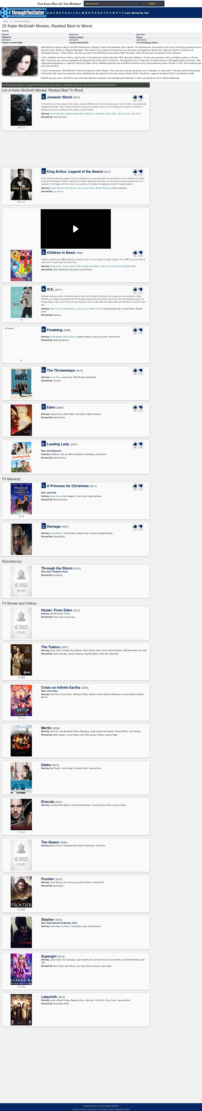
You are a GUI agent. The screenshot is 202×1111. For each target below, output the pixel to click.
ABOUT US (96, 1109)
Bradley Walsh (130, 266)
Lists (127, 12)
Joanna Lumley (69, 266)
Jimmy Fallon (111, 113)
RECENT (75, 1109)
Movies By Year (140, 12)
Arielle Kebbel (56, 336)
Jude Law (81, 187)
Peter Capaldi (82, 266)
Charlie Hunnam (57, 187)
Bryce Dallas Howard (70, 113)
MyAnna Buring (69, 336)
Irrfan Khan (136, 113)
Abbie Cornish (56, 308)
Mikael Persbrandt (103, 187)
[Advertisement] (72, 150)
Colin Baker (95, 266)
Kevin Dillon (55, 377)
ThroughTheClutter (93, 1106)
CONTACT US (85, 1109)
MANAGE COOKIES (122, 1109)
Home (6, 21)
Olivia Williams (56, 533)
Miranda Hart (55, 266)
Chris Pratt (54, 113)
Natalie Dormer (95, 308)
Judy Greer (99, 113)
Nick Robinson (86, 113)
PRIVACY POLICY (107, 1109)
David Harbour (69, 308)
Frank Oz (105, 266)
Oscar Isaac (82, 308)
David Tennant (116, 266)
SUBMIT (152, 3)
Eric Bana (90, 187)
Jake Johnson (124, 113)
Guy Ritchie (70, 187)
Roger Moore (55, 496)
